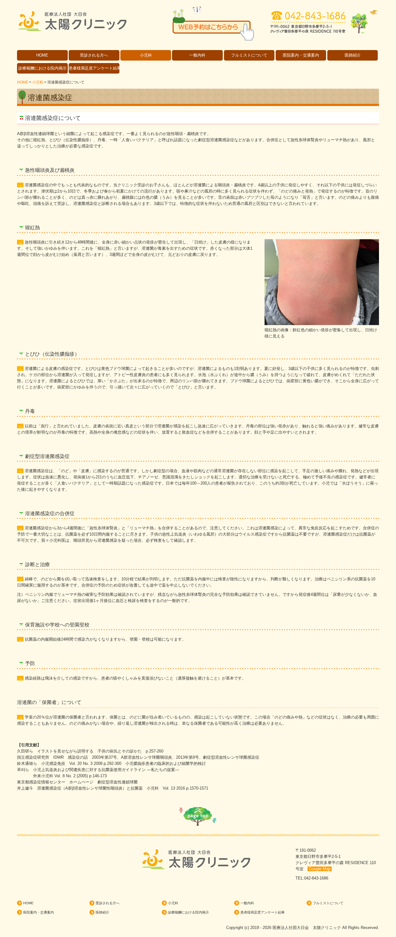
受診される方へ (94, 55)
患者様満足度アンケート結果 (94, 68)
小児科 (146, 55)
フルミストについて (249, 55)
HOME (42, 55)
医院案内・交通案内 (301, 55)
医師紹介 (353, 55)
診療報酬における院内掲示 (42, 68)
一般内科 (197, 55)
